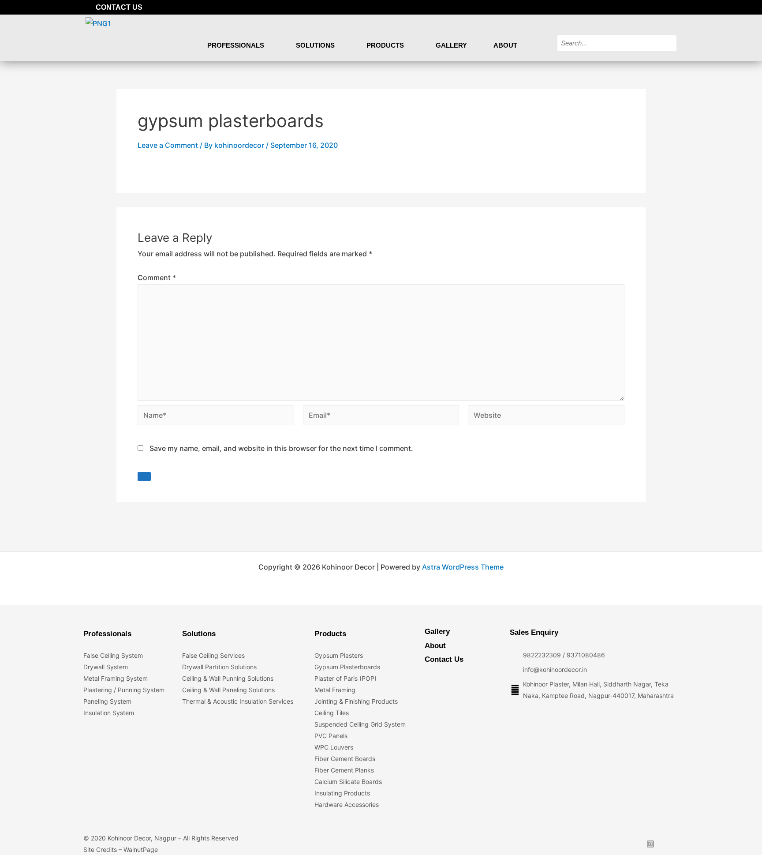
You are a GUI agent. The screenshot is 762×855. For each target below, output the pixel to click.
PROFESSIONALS (235, 45)
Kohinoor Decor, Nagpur (142, 838)
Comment (157, 277)
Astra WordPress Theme (463, 566)
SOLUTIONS (315, 45)
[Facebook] (627, 7)
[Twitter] (642, 7)
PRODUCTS (385, 45)
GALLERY (451, 45)
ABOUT (505, 45)
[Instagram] (657, 7)
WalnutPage (140, 849)
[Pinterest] (672, 7)
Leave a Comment (168, 145)
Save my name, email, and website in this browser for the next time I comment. (281, 448)
